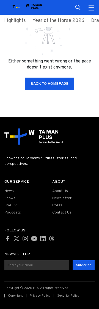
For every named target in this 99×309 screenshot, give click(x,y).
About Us (60, 191)
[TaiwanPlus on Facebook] (7, 238)
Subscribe (83, 265)
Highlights (14, 21)
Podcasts (12, 212)
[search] (78, 7)
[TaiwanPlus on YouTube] (34, 238)
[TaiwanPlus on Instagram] (25, 238)
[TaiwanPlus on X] (16, 238)
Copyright (15, 296)
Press (57, 205)
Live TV (10, 205)
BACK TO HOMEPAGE (49, 83)
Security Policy (68, 296)
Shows (9, 198)
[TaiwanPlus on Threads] (51, 238)
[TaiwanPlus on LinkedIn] (43, 238)
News (9, 191)
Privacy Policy (40, 296)
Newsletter (62, 198)
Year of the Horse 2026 (58, 21)
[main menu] (91, 7)
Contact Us (62, 212)
